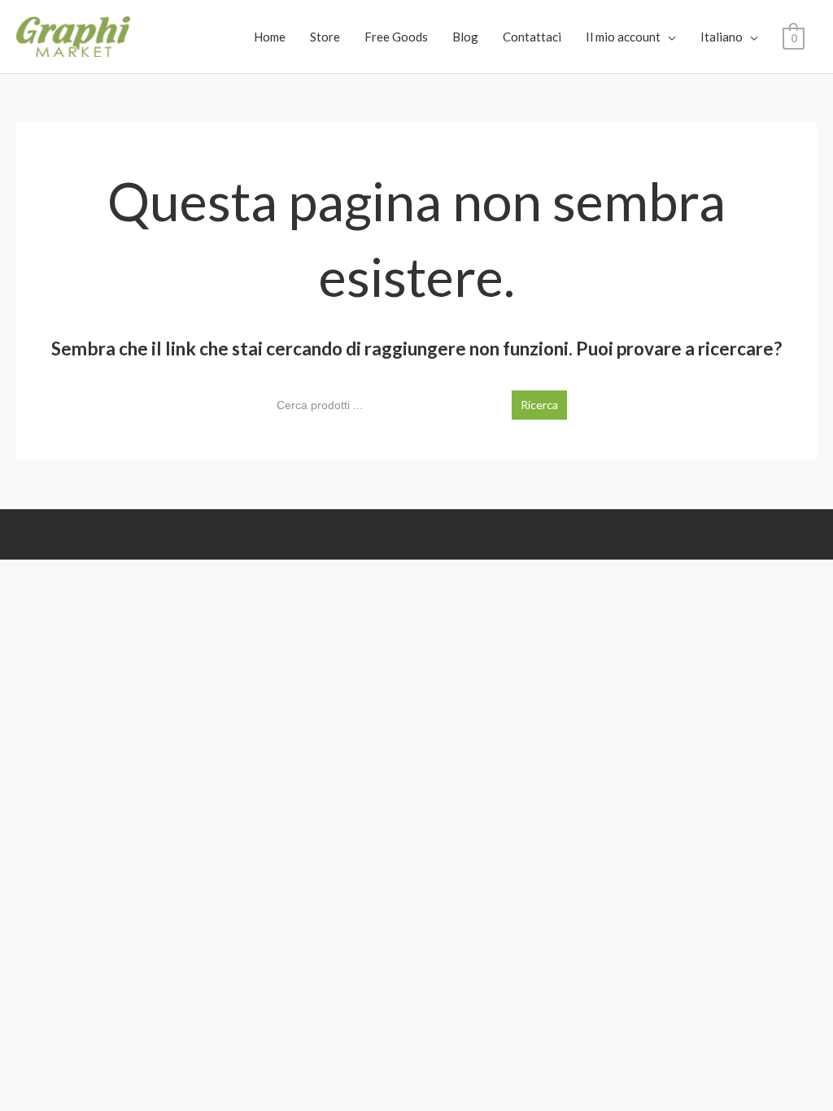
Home (270, 36)
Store (325, 36)
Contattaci (532, 36)
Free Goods (396, 36)
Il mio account (623, 36)
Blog (465, 36)
